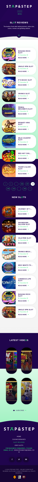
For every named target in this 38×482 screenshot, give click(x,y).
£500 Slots (19, 445)
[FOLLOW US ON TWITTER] (19, 459)
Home (19, 436)
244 (25, 188)
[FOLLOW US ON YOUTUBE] (26, 459)
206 (22, 184)
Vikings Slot (24, 93)
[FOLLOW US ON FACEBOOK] (12, 459)
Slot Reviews (19, 442)
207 (27, 184)
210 (14, 188)
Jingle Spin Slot (25, 66)
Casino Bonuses (19, 439)
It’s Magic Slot (25, 80)
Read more (22, 58)
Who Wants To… (25, 265)
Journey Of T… (25, 209)
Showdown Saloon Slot (24, 223)
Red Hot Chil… (25, 153)
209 (8, 188)
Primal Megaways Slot (25, 108)
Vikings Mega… (25, 251)
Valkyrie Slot (24, 238)
